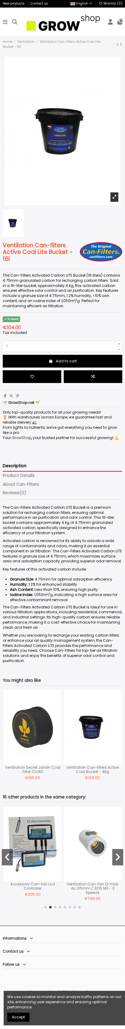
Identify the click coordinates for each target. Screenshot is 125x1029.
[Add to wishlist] (32, 376)
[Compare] (57, 708)
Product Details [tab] (19, 475)
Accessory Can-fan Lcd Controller (32, 886)
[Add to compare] (93, 376)
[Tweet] (11, 395)
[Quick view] (57, 718)
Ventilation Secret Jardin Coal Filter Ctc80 (32, 769)
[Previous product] (118, 44)
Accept (18, 1017)
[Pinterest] (17, 395)
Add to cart (66, 361)
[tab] (62, 494)
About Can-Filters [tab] (21, 484)
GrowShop (21, 437)
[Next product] (121, 44)
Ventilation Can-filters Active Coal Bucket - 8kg (92, 769)
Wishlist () (112, 3)
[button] (45, 907)
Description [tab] (14, 466)
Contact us (39, 3)
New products (14, 3)
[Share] (5, 395)
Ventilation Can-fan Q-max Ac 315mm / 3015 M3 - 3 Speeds (92, 888)
